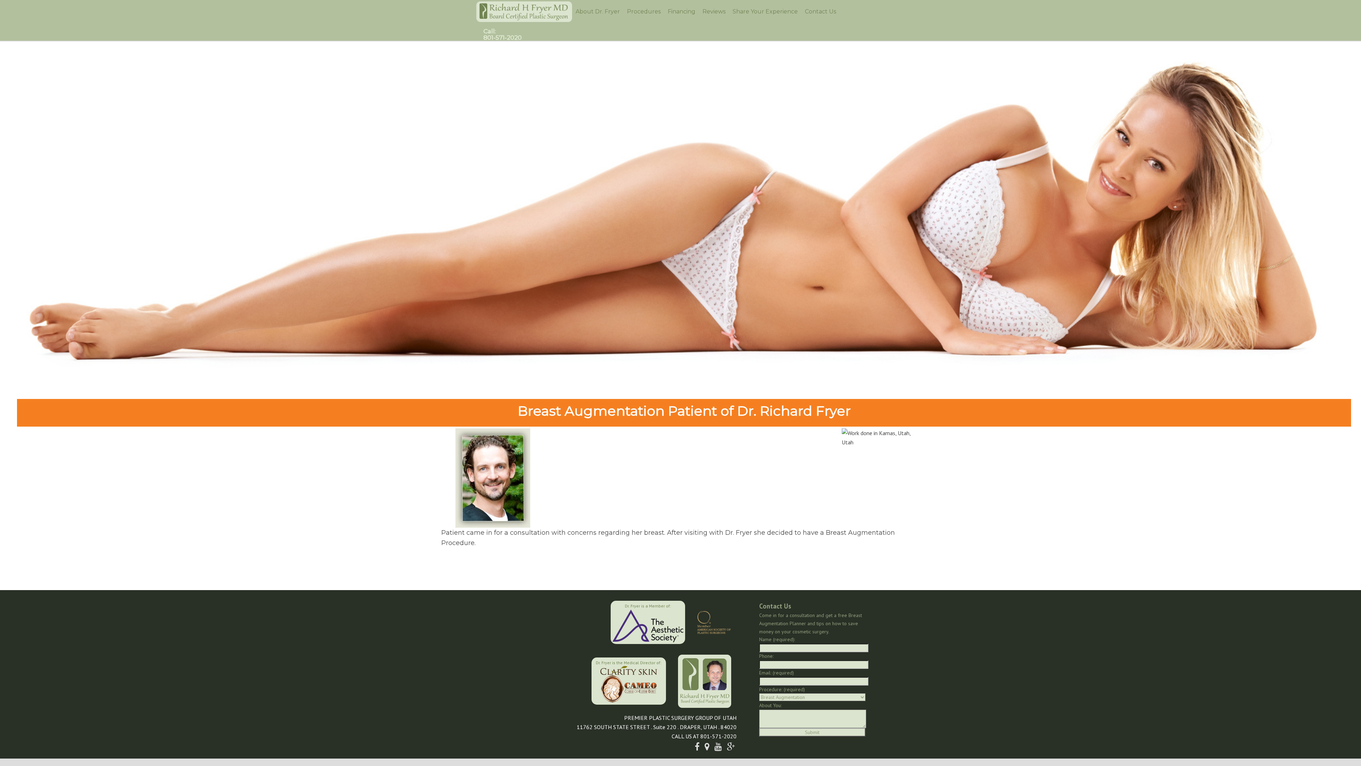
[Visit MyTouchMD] (555, 680)
